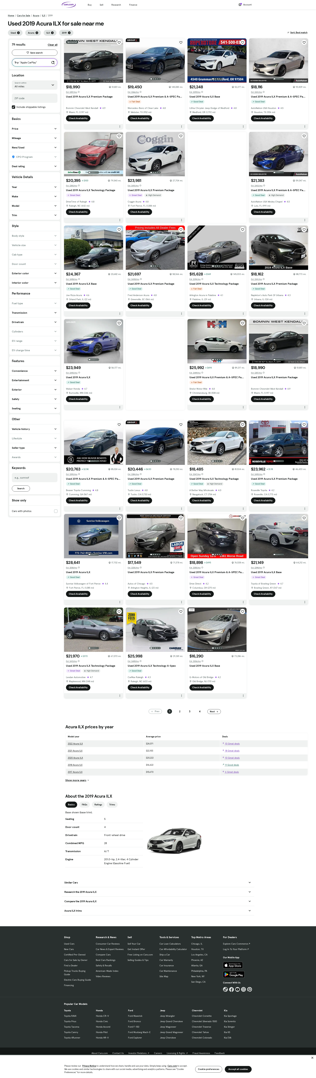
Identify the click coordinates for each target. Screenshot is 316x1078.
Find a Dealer (71, 965)
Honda (99, 1010)
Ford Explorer (135, 1037)
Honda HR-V (102, 1037)
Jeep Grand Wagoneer (171, 1032)
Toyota (67, 1010)
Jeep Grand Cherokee (171, 1021)
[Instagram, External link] (243, 989)
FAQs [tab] (84, 804)
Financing (69, 985)
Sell (101, 4)
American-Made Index (107, 970)
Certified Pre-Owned (74, 954)
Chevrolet (197, 1010)
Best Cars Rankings (105, 960)
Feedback (220, 1053)
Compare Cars (103, 954)
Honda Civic (102, 1021)
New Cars (69, 949)
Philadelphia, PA (199, 970)
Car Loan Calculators (170, 943)
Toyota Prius (70, 1021)
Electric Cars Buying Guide (77, 979)
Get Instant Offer (136, 949)
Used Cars (69, 943)
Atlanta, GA (196, 965)
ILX (43, 15)
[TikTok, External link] (225, 989)
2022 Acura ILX (75, 743)
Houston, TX (197, 949)
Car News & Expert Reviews (110, 949)
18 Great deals (231, 750)
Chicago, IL (196, 943)
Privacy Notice (89, 1065)
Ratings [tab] (98, 804)
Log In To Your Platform (235, 949)
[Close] (312, 1057)
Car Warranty (166, 960)
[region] (158, 1066)
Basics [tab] (71, 804)
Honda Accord (103, 1026)
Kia (225, 1010)
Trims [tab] (112, 804)
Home (11, 15)
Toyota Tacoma (71, 1026)
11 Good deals (231, 764)
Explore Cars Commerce (235, 943)
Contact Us (118, 1053)
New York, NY (197, 976)
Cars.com (172, 1065)
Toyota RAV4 (70, 1015)
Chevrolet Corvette (202, 1015)
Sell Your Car (134, 943)
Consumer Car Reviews (108, 943)
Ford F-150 (133, 1026)
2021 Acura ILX (75, 750)
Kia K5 (227, 1032)
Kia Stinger (229, 1026)
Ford (130, 1010)
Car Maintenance (168, 970)
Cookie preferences (208, 1069)
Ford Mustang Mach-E (139, 1032)
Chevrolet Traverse (201, 1026)
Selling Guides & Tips (138, 960)
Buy (90, 4)
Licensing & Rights (176, 1053)
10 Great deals (232, 743)
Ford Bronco (134, 1021)
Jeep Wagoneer (168, 1026)
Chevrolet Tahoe (200, 1032)
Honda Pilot (102, 1032)
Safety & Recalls (104, 965)
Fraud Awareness (201, 1053)
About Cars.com (100, 1053)
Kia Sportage (230, 1015)
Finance (133, 4)
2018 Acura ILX (75, 764)
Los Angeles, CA (199, 954)
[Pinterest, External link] (249, 989)
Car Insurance (166, 965)
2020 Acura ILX (75, 757)
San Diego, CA (198, 981)
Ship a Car (164, 954)
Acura (36, 15)
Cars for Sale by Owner (75, 960)
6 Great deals (231, 771)
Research (116, 4)
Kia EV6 (227, 1037)
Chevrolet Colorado (202, 1037)
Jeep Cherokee (168, 1037)
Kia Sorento (230, 1021)
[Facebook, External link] (231, 989)
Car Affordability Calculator (173, 949)
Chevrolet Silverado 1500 (204, 1021)
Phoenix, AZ (197, 960)
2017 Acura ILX (75, 771)
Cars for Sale (23, 15)
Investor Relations (137, 1053)
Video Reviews (103, 976)
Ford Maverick (135, 1015)
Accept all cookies (238, 1069)
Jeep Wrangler (167, 1015)
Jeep (162, 1010)
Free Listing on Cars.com (140, 954)
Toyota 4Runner (72, 1037)
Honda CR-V (102, 1015)
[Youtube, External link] (237, 989)
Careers (158, 1053)
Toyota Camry (71, 1032)
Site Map (163, 976)
